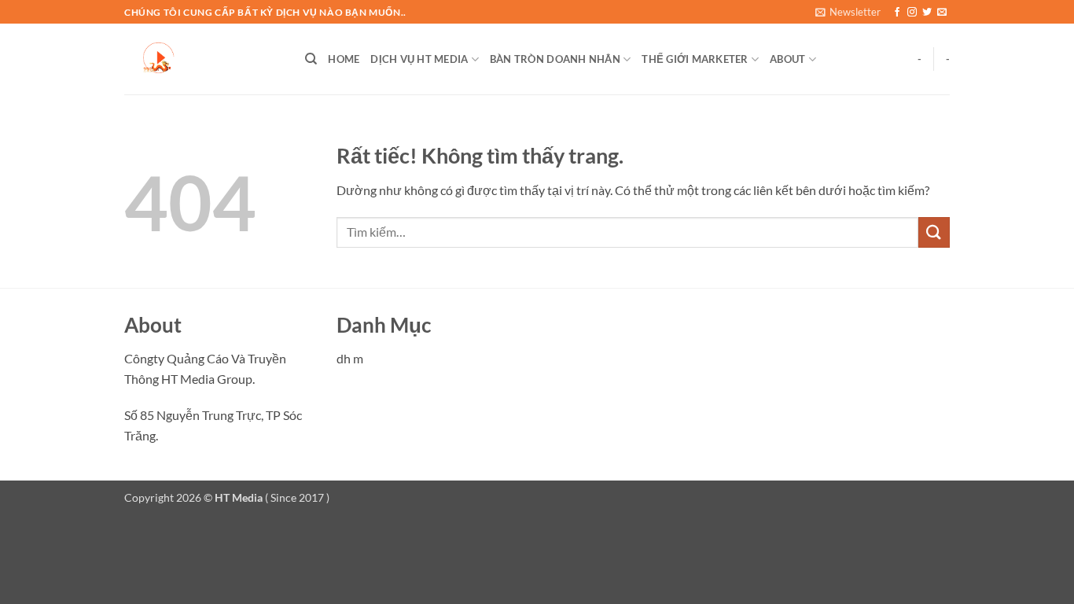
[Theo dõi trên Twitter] (927, 12)
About (787, 59)
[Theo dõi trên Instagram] (912, 12)
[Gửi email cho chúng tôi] (942, 12)
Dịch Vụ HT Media (419, 59)
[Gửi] (934, 232)
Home (343, 59)
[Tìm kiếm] (311, 59)
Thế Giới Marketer (695, 59)
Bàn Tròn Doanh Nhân (555, 59)
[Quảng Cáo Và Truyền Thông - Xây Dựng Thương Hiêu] (202, 59)
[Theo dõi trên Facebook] (897, 12)
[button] (848, 12)
